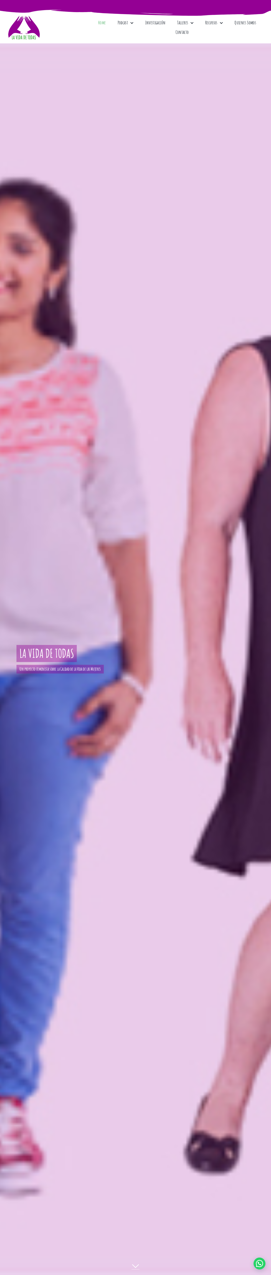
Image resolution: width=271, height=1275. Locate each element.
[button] (259, 1263)
